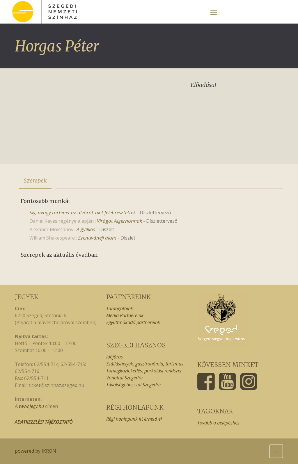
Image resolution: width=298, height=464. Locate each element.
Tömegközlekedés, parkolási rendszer (144, 370)
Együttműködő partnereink (133, 322)
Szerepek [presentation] (35, 180)
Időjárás (114, 357)
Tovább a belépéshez (218, 423)
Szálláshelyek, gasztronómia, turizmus (144, 364)
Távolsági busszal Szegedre (133, 384)
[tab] (35, 180)
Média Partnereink (124, 315)
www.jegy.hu (31, 406)
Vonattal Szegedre (124, 377)
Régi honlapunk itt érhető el (134, 419)
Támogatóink (119, 308)
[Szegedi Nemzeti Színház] (44, 12)
